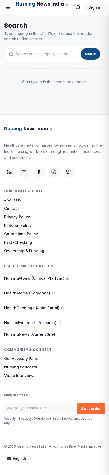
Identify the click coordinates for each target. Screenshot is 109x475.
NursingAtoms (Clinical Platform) (34, 278)
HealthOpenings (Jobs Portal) (32, 308)
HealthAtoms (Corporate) (27, 293)
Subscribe (91, 408)
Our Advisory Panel (21, 358)
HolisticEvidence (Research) (30, 322)
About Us (12, 200)
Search (90, 54)
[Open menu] (8, 7)
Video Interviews (19, 375)
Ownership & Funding (24, 250)
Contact (11, 208)
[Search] (78, 7)
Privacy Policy (17, 217)
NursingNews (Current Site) (29, 334)
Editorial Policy (17, 225)
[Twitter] (69, 172)
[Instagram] (54, 172)
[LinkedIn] (10, 172)
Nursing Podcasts (20, 367)
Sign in (94, 7)
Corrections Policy (21, 234)
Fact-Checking (18, 242)
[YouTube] (25, 172)
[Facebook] (40, 172)
